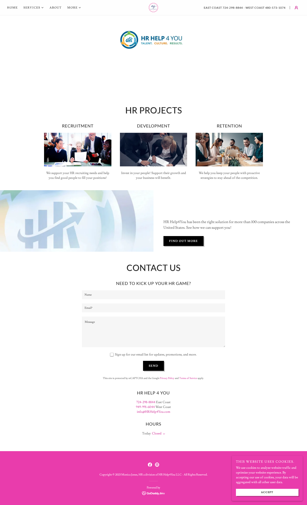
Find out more (183, 241)
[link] (153, 7)
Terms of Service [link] (188, 378)
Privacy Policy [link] (167, 378)
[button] (33, 8)
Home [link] (12, 7)
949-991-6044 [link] (145, 407)
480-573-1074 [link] (275, 7)
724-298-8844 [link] (233, 7)
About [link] (56, 7)
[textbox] (153, 294)
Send (153, 366)
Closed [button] (156, 433)
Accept (267, 492)
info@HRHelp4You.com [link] (153, 412)
